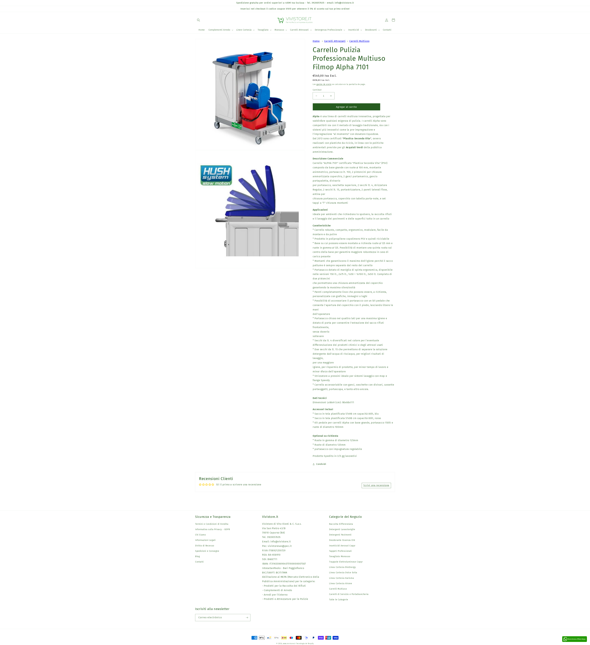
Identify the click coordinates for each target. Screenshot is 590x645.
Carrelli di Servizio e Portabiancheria (349, 594)
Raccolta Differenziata (341, 524)
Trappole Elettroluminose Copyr (346, 562)
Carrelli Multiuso (359, 41)
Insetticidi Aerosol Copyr (342, 545)
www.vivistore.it (289, 644)
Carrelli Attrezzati (335, 41)
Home (316, 41)
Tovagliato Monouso (339, 556)
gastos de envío (324, 84)
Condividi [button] (321, 464)
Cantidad (317, 90)
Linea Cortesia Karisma (341, 578)
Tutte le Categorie (338, 599)
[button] (198, 20)
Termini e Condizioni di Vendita (211, 524)
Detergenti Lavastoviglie (342, 529)
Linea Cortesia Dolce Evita (343, 572)
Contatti (199, 562)
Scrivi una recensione (376, 485)
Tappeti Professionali (340, 551)
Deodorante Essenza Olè (342, 540)
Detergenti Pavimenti (340, 534)
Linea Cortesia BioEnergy (342, 567)
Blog (197, 556)
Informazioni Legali (205, 540)
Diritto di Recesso (204, 545)
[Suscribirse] (247, 617)
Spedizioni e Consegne (207, 551)
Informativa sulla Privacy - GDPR (212, 529)
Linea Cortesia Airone (340, 583)
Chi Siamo (200, 534)
